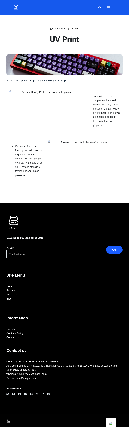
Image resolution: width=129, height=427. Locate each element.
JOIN (114, 249)
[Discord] (25, 394)
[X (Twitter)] (37, 394)
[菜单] (108, 7)
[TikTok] (42, 394)
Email (10, 248)
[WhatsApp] (7, 394)
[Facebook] (31, 394)
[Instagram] (13, 394)
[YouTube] (19, 394)
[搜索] (99, 7)
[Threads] (48, 394)
